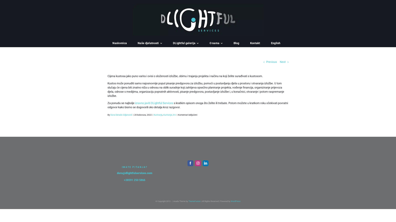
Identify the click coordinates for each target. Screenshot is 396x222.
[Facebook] (190, 163)
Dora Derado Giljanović (121, 115)
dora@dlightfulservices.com (134, 173)
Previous (271, 62)
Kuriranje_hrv (169, 115)
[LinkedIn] (206, 163)
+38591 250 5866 (134, 180)
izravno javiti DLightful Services (154, 103)
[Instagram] (198, 163)
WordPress (236, 201)
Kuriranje (158, 115)
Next (283, 62)
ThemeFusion (194, 201)
